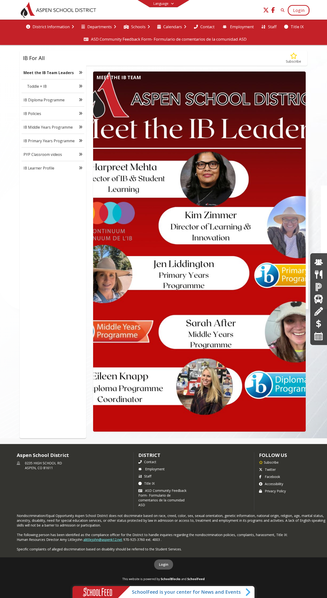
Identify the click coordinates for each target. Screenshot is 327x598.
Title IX (149, 483)
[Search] (282, 10)
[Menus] (318, 274)
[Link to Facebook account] (273, 11)
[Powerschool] (319, 286)
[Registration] (318, 311)
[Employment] (319, 262)
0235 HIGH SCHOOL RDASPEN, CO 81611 (43, 465)
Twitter (270, 469)
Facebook (272, 476)
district (149, 455)
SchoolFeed (196, 579)
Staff (147, 476)
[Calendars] (319, 336)
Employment (155, 469)
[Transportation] (318, 299)
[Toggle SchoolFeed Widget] (248, 592)
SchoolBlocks (170, 579)
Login (163, 564)
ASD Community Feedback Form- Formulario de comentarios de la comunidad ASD (162, 497)
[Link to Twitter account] (266, 11)
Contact (150, 462)
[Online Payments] (319, 323)
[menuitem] (50, 26)
